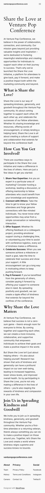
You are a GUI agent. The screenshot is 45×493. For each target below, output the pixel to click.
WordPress (20, 488)
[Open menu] (39, 3)
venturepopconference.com (16, 4)
